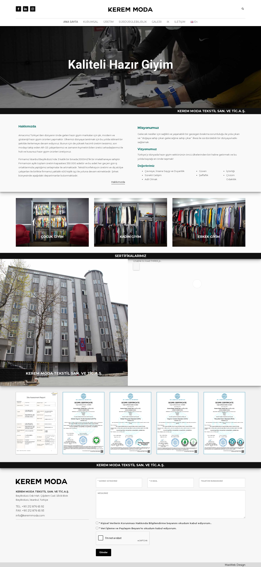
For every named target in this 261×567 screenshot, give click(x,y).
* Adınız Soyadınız (107, 481)
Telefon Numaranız (212, 481)
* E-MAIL (153, 481)
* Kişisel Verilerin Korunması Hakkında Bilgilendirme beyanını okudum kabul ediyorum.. (155, 523)
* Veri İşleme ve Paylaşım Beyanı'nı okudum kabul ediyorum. (137, 528)
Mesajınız (103, 493)
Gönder (103, 552)
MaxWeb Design (235, 564)
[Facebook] (18, 9)
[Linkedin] (25, 9)
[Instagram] (32, 9)
